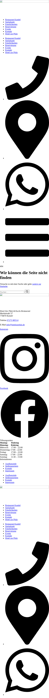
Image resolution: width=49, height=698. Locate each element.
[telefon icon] (27, 99)
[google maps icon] (27, 158)
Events (8, 29)
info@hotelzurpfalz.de (15, 325)
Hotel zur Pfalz (11, 34)
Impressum (9, 471)
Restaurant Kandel (13, 20)
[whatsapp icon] (27, 209)
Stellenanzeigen (11, 466)
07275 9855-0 (12, 320)
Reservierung (10, 27)
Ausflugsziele (10, 464)
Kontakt (8, 31)
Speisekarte (10, 22)
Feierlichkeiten (11, 24)
